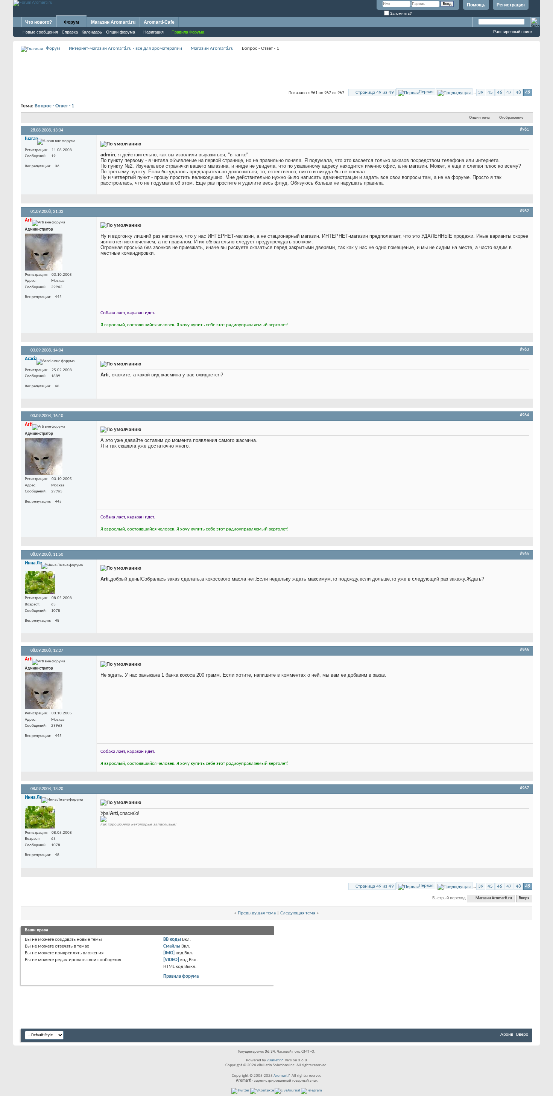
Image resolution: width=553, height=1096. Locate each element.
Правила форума (181, 976)
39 (480, 92)
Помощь (476, 5)
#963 (524, 349)
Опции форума (120, 32)
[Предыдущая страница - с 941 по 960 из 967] (454, 91)
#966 (524, 650)
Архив (506, 1034)
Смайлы (171, 946)
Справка (70, 32)
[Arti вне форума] (43, 252)
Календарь (92, 32)
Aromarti (281, 1076)
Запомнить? (400, 13)
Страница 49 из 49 (375, 92)
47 (509, 92)
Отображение (511, 118)
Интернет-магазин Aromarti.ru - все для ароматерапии (125, 48)
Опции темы (479, 118)
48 (518, 92)
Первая (426, 91)
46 (499, 92)
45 (490, 92)
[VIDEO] (171, 959)
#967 (524, 788)
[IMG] (169, 953)
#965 (524, 554)
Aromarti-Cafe (159, 22)
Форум (71, 22)
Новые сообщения (40, 32)
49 (527, 92)
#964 (524, 415)
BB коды (172, 939)
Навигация (153, 32)
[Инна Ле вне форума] (40, 582)
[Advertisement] (276, 70)
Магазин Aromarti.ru (113, 22)
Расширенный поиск (512, 31)
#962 (524, 211)
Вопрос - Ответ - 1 (54, 106)
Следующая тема (297, 913)
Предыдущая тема (257, 913)
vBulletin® (275, 1060)
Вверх (524, 898)
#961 (524, 129)
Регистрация (511, 5)
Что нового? (38, 22)
